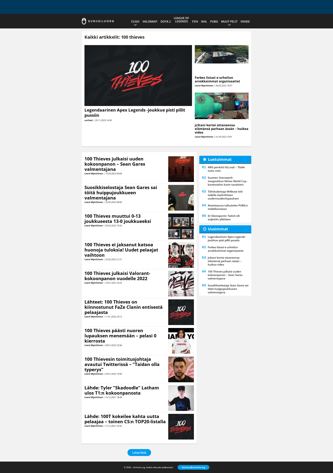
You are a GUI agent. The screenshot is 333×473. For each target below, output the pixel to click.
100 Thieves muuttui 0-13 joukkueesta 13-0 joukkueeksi (117, 218)
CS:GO (135, 21)
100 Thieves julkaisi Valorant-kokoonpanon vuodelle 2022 (117, 276)
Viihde (245, 21)
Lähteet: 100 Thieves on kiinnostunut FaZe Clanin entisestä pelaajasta (123, 307)
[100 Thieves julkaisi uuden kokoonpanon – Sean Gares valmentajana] (181, 169)
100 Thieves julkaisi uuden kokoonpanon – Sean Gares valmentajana (114, 164)
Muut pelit (229, 21)
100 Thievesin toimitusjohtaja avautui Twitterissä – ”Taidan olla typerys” (122, 364)
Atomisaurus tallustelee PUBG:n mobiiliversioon (228, 207)
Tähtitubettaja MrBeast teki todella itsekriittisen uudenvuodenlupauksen (225, 195)
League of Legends (181, 19)
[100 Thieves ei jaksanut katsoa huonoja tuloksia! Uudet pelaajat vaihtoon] (181, 255)
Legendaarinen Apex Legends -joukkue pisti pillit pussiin (134, 112)
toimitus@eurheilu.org (193, 467)
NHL (204, 21)
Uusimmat (218, 228)
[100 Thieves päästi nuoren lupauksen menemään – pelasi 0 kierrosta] (181, 341)
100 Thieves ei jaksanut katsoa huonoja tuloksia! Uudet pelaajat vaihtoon (121, 249)
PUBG (214, 21)
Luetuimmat (220, 159)
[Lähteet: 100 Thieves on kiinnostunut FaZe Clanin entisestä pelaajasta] (181, 312)
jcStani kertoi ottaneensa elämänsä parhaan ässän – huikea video (221, 128)
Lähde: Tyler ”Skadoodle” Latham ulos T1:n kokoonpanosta (121, 390)
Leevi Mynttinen (204, 85)
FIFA (195, 21)
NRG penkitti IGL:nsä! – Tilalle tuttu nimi (226, 168)
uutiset (88, 120)
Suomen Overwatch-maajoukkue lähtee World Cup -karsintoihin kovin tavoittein (228, 181)
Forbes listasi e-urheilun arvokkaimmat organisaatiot (217, 79)
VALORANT (150, 21)
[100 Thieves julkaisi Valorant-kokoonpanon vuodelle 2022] (181, 283)
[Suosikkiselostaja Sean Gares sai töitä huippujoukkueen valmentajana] (181, 198)
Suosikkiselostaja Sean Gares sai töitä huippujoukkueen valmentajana (120, 192)
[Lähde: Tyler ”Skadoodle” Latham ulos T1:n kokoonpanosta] (181, 398)
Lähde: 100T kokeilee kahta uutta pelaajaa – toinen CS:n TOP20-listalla (125, 419)
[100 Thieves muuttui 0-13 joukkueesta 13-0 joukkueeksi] (181, 226)
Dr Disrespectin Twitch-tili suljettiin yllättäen (224, 217)
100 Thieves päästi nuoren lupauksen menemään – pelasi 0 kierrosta (120, 335)
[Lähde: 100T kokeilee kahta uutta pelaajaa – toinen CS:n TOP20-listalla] (181, 427)
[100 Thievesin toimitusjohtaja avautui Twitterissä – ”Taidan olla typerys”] (181, 369)
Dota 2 (166, 21)
